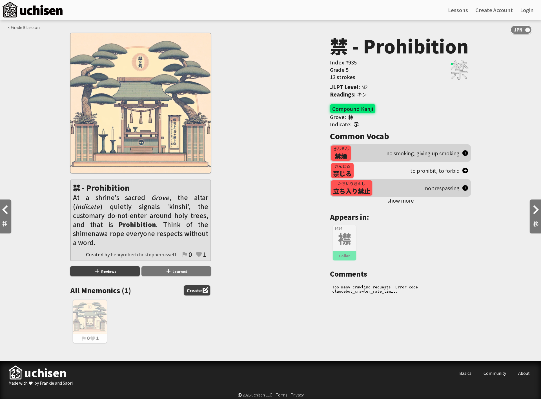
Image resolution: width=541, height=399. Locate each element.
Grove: (341, 116)
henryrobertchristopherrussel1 (144, 254)
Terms (281, 395)
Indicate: (344, 124)
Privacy (297, 395)
